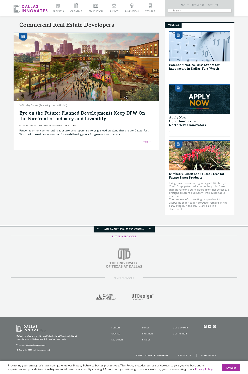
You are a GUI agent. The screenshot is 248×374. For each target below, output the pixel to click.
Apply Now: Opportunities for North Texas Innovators (187, 121)
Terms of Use (184, 355)
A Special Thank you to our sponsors (124, 229)
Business (58, 11)
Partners (213, 5)
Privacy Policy (208, 355)
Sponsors (198, 5)
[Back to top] (232, 349)
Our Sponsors (180, 328)
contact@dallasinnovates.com (32, 345)
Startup (150, 11)
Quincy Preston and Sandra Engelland (42, 125)
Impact (114, 11)
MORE (145, 142)
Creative (76, 11)
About (185, 5)
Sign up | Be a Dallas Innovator (151, 355)
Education (96, 11)
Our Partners (180, 334)
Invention (132, 11)
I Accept (231, 368)
